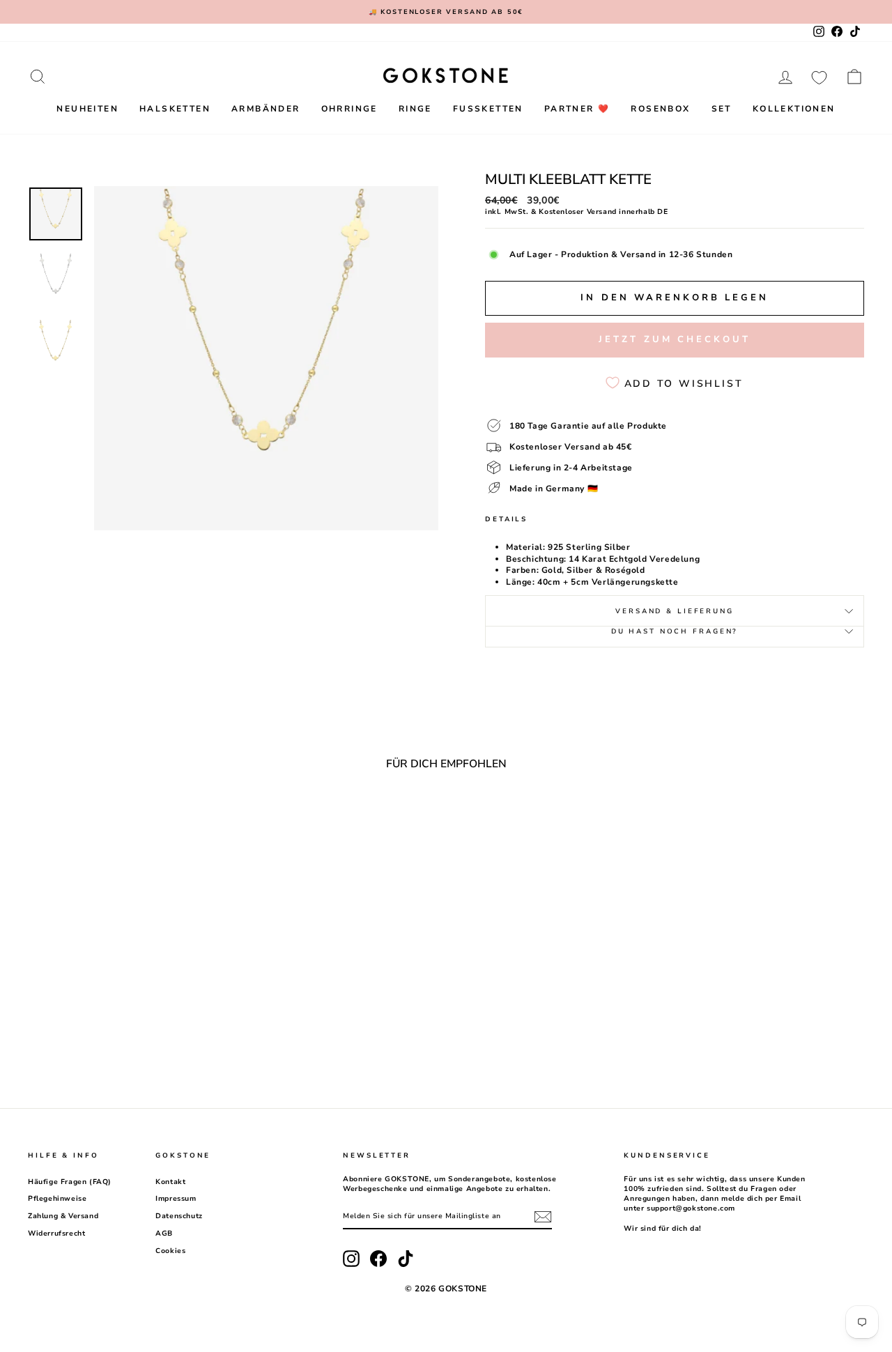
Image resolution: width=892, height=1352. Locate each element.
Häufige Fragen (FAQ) (70, 1182)
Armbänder (265, 108)
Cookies (170, 1251)
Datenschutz (179, 1216)
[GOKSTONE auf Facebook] (378, 1258)
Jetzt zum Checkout (674, 339)
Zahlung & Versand (63, 1216)
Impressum (175, 1199)
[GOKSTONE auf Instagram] (351, 1258)
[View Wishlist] (819, 76)
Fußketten (488, 108)
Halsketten (174, 108)
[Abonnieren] (543, 1216)
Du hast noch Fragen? (675, 631)
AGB (164, 1233)
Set (722, 108)
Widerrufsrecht (56, 1233)
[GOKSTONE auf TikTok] (405, 1258)
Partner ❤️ (577, 108)
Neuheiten (87, 108)
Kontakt (170, 1182)
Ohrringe (349, 108)
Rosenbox (660, 108)
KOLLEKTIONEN (794, 108)
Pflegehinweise (57, 1199)
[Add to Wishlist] (211, 819)
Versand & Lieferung (674, 610)
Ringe (415, 108)
